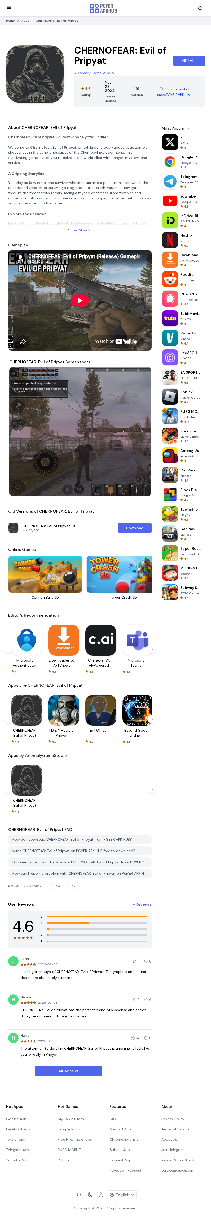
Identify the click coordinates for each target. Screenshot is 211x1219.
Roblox (63, 1160)
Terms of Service (175, 1129)
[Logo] (103, 8)
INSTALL (189, 60)
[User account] (101, 1194)
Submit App (120, 1149)
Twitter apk (15, 1139)
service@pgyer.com (178, 1170)
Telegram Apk (17, 1149)
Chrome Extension (125, 1139)
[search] (200, 8)
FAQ (113, 1119)
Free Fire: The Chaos (75, 1139)
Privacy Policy (172, 1119)
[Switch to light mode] (90, 1194)
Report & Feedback (177, 1160)
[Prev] (18, 431)
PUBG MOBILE (69, 1149)
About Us (169, 1139)
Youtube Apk (17, 1160)
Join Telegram (173, 1149)
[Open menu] (8, 7)
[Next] (141, 431)
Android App (120, 1129)
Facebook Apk (18, 1129)
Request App (120, 1160)
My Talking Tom (71, 1119)
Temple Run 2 (69, 1129)
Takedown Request (126, 1170)
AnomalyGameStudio (94, 73)
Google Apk (16, 1119)
